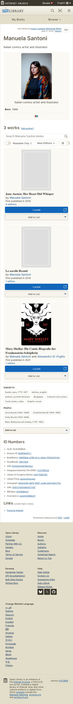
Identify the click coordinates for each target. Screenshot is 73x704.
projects (20, 692)
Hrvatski (9, 633)
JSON (66, 517)
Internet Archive (22, 682)
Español (9, 622)
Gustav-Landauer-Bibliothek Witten (46, 28)
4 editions (11, 204)
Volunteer (10, 540)
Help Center (44, 572)
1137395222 (43, 470)
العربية (8, 607)
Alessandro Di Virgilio (51, 356)
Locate (36, 209)
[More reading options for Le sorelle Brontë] (65, 294)
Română (9, 647)
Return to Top (45, 558)
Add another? (27, 128)
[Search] (52, 10)
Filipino (9, 665)
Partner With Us (13, 543)
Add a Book (44, 583)
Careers (9, 547)
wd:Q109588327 (27, 496)
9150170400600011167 (23, 487)
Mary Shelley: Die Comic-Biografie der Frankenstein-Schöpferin (31, 350)
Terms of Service (14, 554)
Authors (42, 543)
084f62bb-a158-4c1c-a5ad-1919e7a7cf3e (39, 457)
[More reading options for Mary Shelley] (65, 376)
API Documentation (15, 576)
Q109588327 (22, 491)
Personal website (15, 510)
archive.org (35, 694)
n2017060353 (40, 474)
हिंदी (7, 629)
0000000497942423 (22, 466)
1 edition (10, 281)
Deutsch (9, 615)
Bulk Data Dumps (14, 579)
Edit (66, 29)
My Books (18, 19)
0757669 (63, 680)
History (58, 31)
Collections (43, 551)
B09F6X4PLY (24, 453)
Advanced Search (47, 554)
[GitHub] (54, 592)
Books (41, 540)
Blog (7, 551)
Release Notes (45, 586)
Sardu (8, 651)
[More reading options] (66, 430)
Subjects (42, 547)
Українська (11, 658)
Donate (47, 3)
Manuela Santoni (20, 197)
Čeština (9, 611)
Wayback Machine (19, 694)
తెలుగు (8, 654)
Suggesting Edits (46, 579)
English (9, 618)
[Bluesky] (40, 592)
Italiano (9, 636)
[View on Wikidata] (36, 116)
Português (10, 643)
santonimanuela (27, 479)
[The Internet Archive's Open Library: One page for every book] (16, 10)
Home (40, 536)
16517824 (23, 462)
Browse (53, 19)
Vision (8, 536)
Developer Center (14, 572)
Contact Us (43, 576)
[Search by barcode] (60, 10)
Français (9, 625)
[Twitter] (47, 592)
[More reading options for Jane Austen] (65, 217)
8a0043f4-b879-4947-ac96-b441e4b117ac (40, 483)
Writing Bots (11, 583)
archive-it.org (21, 697)
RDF (60, 517)
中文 (7, 662)
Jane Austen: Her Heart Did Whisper (30, 194)
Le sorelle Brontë (17, 271)
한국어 (8, 640)
